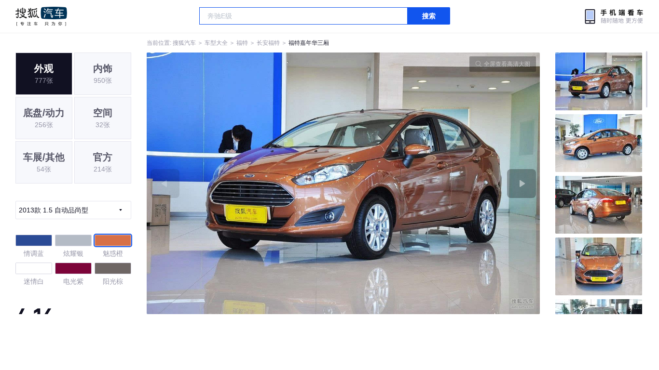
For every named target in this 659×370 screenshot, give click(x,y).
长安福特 (268, 43)
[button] (245, 183)
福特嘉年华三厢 (308, 43)
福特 (242, 43)
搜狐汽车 (41, 16)
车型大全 (216, 43)
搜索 (429, 16)
